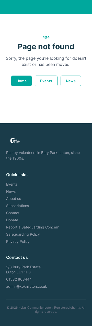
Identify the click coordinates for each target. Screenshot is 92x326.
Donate (12, 220)
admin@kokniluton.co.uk (26, 286)
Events (46, 81)
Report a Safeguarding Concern (32, 227)
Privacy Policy (18, 241)
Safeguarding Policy (23, 234)
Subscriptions (17, 205)
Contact (12, 213)
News (71, 81)
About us (13, 198)
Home (21, 81)
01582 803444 (19, 279)
